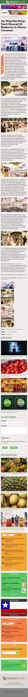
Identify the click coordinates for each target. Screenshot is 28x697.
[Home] (15, 2)
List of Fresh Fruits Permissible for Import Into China (11, 665)
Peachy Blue (13, 150)
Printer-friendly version (2, 66)
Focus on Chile (14, 600)
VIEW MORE (14, 569)
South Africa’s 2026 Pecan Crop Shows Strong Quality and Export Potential (14, 558)
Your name (4, 420)
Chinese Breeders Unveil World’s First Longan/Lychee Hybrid (10, 510)
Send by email (2, 69)
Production (13, 329)
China (8, 332)
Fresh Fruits (8, 17)
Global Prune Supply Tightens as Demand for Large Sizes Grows (14, 614)
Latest (7, 535)
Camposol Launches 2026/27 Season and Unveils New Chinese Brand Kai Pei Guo (13, 411)
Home (2, 17)
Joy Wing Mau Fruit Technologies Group (15, 55)
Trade (21, 329)
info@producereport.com (9, 684)
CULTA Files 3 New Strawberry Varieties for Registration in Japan (15, 545)
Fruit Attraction (6, 590)
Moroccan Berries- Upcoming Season (14, 628)
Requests (19, 623)
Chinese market (13, 111)
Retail (17, 329)
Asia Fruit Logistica (7, 586)
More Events (14, 594)
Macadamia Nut (9, 637)
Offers (7, 623)
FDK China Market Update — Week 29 (10, 393)
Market (7, 329)
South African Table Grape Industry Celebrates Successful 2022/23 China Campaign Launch (13, 528)
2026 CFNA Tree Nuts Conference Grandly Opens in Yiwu (13, 563)
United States (13, 332)
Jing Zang (15, 34)
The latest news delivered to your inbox (12, 649)
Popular (19, 535)
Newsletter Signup (20, 684)
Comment (4, 426)
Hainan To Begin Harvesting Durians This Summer (14, 492)
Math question (5, 438)
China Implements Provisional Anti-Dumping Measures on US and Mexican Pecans (15, 551)
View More (14, 640)
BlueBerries (8, 633)
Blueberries (15, 17)
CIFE (3, 579)
